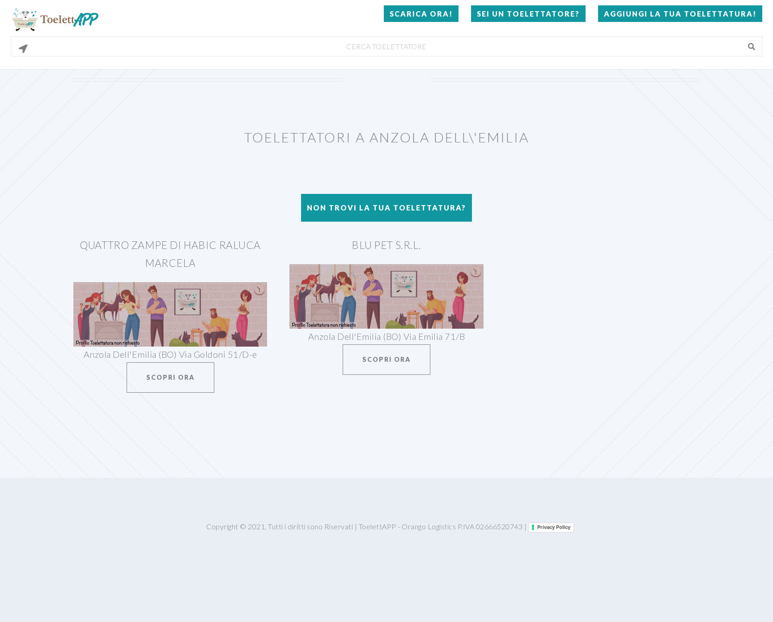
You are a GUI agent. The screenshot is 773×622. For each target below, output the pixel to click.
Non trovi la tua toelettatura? (386, 207)
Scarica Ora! (421, 13)
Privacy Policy (553, 527)
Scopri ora (170, 377)
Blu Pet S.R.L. (386, 245)
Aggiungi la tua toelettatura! (680, 13)
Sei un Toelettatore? (528, 13)
